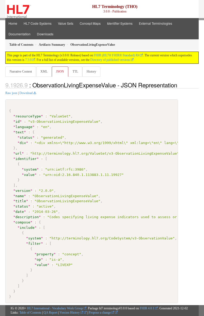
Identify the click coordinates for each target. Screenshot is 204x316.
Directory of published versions (110, 60)
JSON (60, 71)
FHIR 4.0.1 (147, 308)
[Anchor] (180, 85)
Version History (70, 312)
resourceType (28, 116)
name (19, 196)
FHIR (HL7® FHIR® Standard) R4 (116, 55)
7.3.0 (28, 60)
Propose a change (100, 312)
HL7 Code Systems (38, 23)
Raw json (11, 93)
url (18, 153)
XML (44, 71)
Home (12, 23)
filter (34, 244)
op (39, 260)
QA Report (50, 312)
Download (26, 93)
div (23, 143)
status (26, 138)
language (23, 127)
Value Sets (65, 23)
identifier (26, 159)
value (29, 175)
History (91, 71)
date (19, 212)
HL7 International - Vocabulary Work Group (55, 308)
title (20, 201)
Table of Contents (30, 312)
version (22, 191)
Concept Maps (90, 23)
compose (22, 222)
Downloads (45, 34)
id (17, 122)
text (19, 132)
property (45, 254)
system (30, 169)
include (27, 228)
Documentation (19, 34)
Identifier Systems (120, 23)
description (27, 217)
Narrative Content (21, 71)
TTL (75, 71)
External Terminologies (155, 23)
